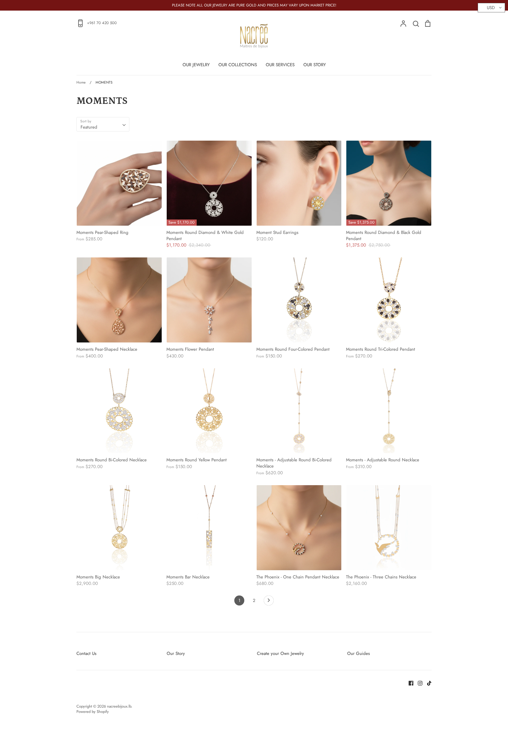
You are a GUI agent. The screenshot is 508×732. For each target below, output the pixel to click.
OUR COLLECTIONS (237, 64)
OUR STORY (314, 64)
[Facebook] (408, 682)
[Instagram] (417, 682)
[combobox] (102, 124)
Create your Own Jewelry (280, 653)
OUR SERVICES (280, 64)
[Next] (269, 602)
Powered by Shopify (92, 711)
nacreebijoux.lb (119, 706)
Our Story (176, 653)
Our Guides (358, 653)
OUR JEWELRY (196, 64)
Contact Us (86, 653)
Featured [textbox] (89, 127)
